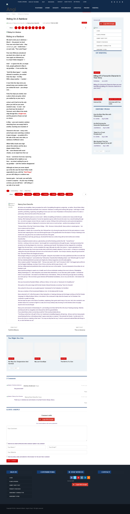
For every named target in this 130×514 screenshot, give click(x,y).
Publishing (98, 99)
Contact (60, 1)
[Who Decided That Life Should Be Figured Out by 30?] (117, 144)
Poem (21, 190)
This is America (80, 330)
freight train (22, 114)
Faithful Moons (13, 330)
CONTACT (105, 472)
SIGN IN (13, 472)
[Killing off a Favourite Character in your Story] (108, 65)
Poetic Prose (28, 190)
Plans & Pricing (22, 1)
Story (47, 8)
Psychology (66, 8)
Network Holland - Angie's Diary (24, 508)
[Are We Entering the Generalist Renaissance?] (117, 126)
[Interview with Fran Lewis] (115, 95)
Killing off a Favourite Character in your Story (107, 77)
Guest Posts (68, 1)
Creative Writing (14, 190)
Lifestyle (77, 8)
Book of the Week (34, 2)
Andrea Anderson (29, 386)
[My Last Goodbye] (47, 351)
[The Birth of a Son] (73, 351)
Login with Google (48, 419)
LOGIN (84, 1)
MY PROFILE (77, 1)
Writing (95, 8)
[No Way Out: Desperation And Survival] (20, 351)
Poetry (86, 8)
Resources (51, 2)
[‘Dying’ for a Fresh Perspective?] (117, 135)
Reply (85, 391)
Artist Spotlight (115, 99)
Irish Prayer (27, 172)
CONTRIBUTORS (47, 472)
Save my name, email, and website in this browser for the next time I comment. (29, 456)
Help (43, 2)
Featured (38, 8)
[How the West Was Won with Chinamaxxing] (117, 117)
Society (56, 8)
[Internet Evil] (100, 95)
